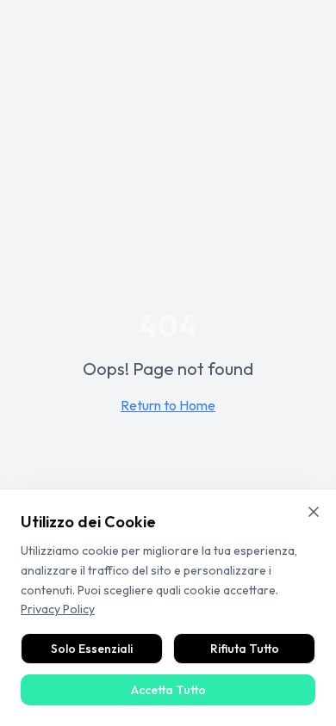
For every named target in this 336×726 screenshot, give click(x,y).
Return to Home (168, 405)
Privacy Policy (58, 609)
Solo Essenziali (92, 648)
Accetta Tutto (168, 690)
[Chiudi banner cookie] (313, 511)
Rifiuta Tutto (244, 648)
